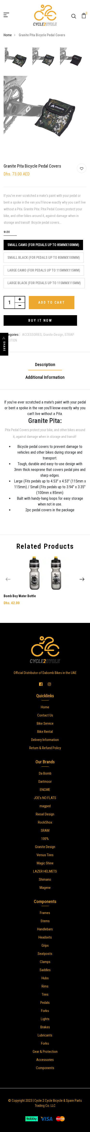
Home (8, 35)
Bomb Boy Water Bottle (20, 596)
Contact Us (45, 715)
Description (45, 364)
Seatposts (45, 953)
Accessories (45, 1060)
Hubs (45, 978)
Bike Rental (45, 731)
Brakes (45, 1027)
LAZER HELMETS (45, 871)
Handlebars (45, 929)
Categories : (12, 335)
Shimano (45, 879)
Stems (45, 921)
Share (4, 346)
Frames (45, 913)
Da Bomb (45, 773)
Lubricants (45, 1035)
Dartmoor (45, 781)
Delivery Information (45, 740)
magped (45, 806)
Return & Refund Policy (45, 748)
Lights (45, 1019)
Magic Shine (45, 863)
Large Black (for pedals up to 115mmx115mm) (44, 283)
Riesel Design (45, 814)
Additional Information (45, 377)
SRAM (45, 830)
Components (45, 1068)
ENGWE (45, 790)
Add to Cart (51, 302)
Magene (45, 887)
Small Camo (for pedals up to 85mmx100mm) (43, 245)
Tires (45, 994)
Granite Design (45, 847)
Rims (45, 986)
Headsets (45, 937)
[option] (17, 60)
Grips (45, 945)
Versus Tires (45, 855)
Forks (45, 1011)
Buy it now (40, 320)
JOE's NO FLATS (45, 798)
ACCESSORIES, (32, 335)
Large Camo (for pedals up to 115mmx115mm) (43, 270)
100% (45, 839)
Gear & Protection (45, 1051)
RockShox (45, 822)
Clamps (45, 962)
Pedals (45, 1002)
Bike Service (45, 723)
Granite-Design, (54, 335)
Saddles (45, 970)
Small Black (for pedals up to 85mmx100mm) (43, 257)
